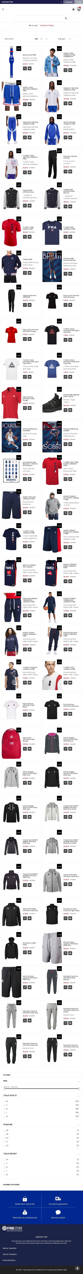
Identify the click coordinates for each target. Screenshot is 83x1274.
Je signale (69, 2)
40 (42, 1138)
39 (42, 1134)
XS (42, 1101)
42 (42, 1145)
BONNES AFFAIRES (11, 1184)
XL (42, 1116)
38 (42, 1130)
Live (79, 2)
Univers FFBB (7, 2)
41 (42, 1142)
